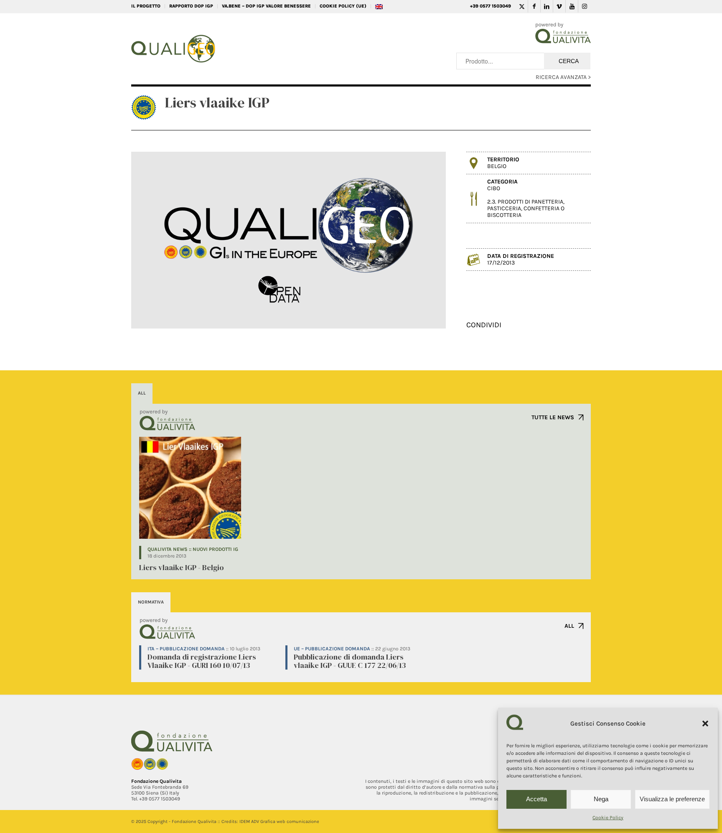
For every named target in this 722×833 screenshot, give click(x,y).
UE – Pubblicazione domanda (332, 649)
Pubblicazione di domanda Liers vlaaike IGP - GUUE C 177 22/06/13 (350, 661)
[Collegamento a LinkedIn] (547, 6)
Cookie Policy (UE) (343, 6)
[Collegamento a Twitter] (522, 6)
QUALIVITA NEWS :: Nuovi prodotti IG (192, 549)
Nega (601, 798)
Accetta (536, 798)
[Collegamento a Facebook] (534, 6)
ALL (569, 625)
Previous (150, 240)
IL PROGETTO (145, 6)
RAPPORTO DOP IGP (191, 6)
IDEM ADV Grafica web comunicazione (279, 821)
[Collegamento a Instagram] (584, 6)
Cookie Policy (607, 817)
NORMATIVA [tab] (151, 602)
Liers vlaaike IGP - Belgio (181, 567)
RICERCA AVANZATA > (563, 77)
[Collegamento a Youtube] (572, 6)
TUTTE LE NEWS (552, 417)
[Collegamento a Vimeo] (559, 6)
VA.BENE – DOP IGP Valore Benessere (266, 6)
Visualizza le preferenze (672, 798)
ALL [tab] (142, 393)
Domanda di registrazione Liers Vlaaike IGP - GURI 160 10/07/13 (201, 661)
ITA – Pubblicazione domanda (186, 649)
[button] (705, 723)
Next (427, 240)
